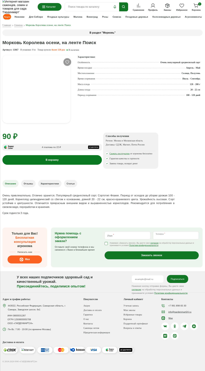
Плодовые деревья (136, 16)
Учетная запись (131, 306)
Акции (86, 306)
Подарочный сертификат (135, 323)
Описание (10, 183)
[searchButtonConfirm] (123, 6)
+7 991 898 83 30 (177, 305)
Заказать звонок (151, 255)
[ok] (175, 326)
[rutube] (165, 336)
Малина (78, 16)
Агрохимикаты (193, 16)
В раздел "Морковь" (103, 32)
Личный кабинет (133, 299)
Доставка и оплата (92, 310)
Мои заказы (129, 310)
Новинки (20, 16)
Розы (105, 16)
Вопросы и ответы (132, 328)
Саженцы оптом (91, 328)
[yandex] (194, 326)
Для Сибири (36, 16)
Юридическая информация (96, 332)
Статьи (71, 183)
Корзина (127, 319)
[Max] (175, 336)
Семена (117, 16)
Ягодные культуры (58, 16)
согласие (154, 243)
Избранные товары (132, 314)
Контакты (88, 323)
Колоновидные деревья (166, 16)
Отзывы (28, 183)
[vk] (165, 326)
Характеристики (50, 183)
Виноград (92, 16)
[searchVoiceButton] (115, 6)
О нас (86, 319)
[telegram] (184, 326)
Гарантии (88, 314)
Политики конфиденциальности (143, 245)
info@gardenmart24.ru (179, 312)
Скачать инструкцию (120, 153)
